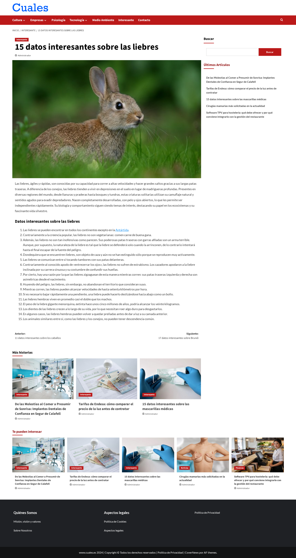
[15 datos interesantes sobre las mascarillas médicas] (170, 378)
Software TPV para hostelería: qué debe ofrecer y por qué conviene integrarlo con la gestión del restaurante (239, 114)
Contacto (144, 20)
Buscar (209, 38)
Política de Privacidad (207, 512)
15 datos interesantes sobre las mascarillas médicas (165, 406)
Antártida (121, 230)
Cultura (17, 20)
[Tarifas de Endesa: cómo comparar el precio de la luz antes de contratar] (106, 378)
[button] (282, 20)
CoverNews (192, 552)
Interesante (126, 20)
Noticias (184, 468)
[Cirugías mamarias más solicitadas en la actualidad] (203, 455)
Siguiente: (178, 336)
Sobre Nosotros (23, 530)
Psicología (58, 20)
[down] (24, 20)
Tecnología (77, 20)
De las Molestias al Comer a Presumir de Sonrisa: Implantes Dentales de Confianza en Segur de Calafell (43, 409)
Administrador (24, 55)
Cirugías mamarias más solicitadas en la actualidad (235, 105)
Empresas (36, 20)
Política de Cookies (115, 521)
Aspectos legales (114, 530)
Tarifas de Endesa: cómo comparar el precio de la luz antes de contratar (106, 406)
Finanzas (240, 468)
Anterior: (38, 336)
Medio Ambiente (103, 20)
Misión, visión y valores (27, 521)
